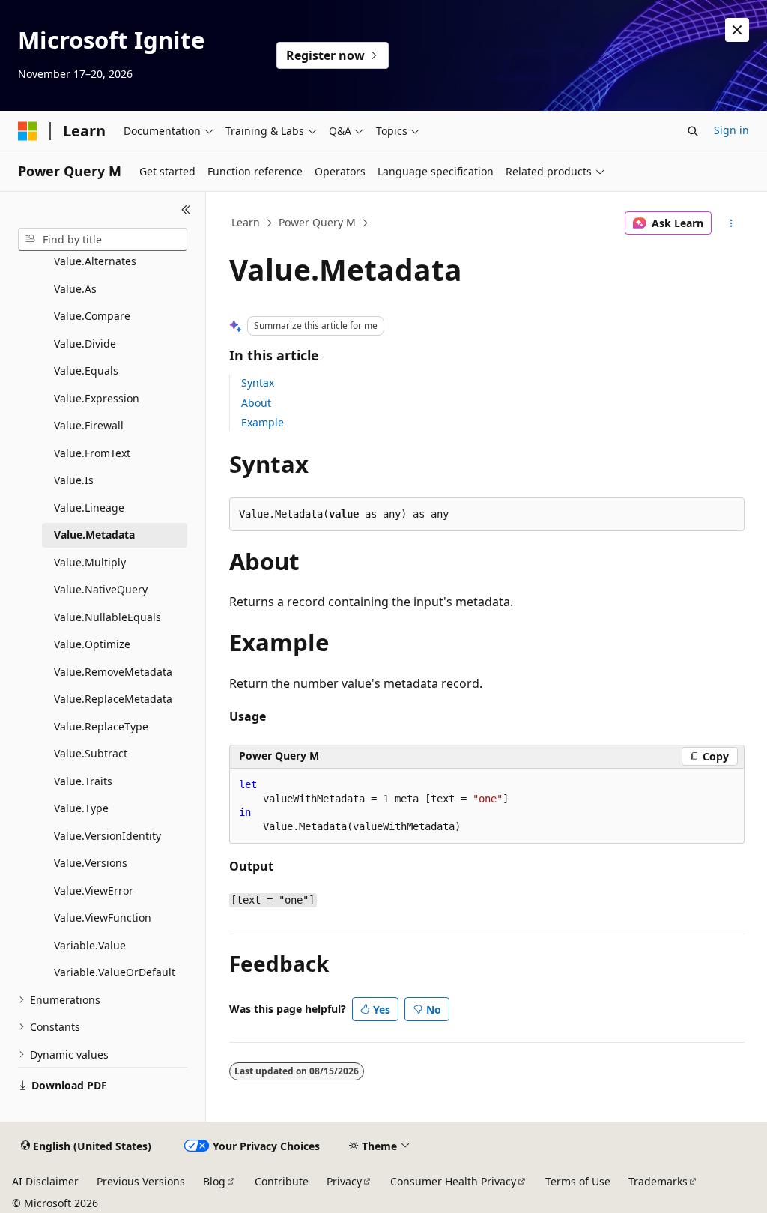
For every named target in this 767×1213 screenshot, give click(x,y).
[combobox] (102, 240)
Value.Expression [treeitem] (96, 398)
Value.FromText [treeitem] (92, 453)
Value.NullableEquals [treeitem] (107, 617)
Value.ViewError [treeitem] (93, 890)
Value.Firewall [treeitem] (89, 425)
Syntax (257, 382)
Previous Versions (141, 1181)
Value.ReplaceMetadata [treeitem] (113, 699)
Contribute (282, 1181)
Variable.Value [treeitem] (90, 945)
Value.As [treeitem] (75, 289)
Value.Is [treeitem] (74, 480)
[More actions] (731, 223)
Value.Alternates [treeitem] (95, 261)
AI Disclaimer (45, 1181)
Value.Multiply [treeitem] (90, 562)
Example (262, 422)
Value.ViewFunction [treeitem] (102, 917)
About (256, 403)
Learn (245, 222)
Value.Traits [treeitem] (83, 781)
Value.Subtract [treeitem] (90, 753)
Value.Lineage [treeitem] (89, 507)
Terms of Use (577, 1181)
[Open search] (693, 131)
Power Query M (317, 222)
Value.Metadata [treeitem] (94, 534)
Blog (214, 1181)
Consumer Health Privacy (453, 1181)
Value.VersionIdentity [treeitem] (107, 836)
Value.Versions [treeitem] (90, 863)
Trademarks (658, 1181)
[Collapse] (186, 210)
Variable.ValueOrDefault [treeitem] (114, 972)
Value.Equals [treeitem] (86, 370)
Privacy (344, 1181)
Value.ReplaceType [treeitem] (101, 726)
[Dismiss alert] (737, 30)
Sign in (731, 130)
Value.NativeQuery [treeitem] (101, 589)
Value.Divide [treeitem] (85, 343)
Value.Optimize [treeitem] (92, 644)
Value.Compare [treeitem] (92, 316)
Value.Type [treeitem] (81, 808)
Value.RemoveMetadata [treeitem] (113, 672)
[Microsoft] (27, 131)
